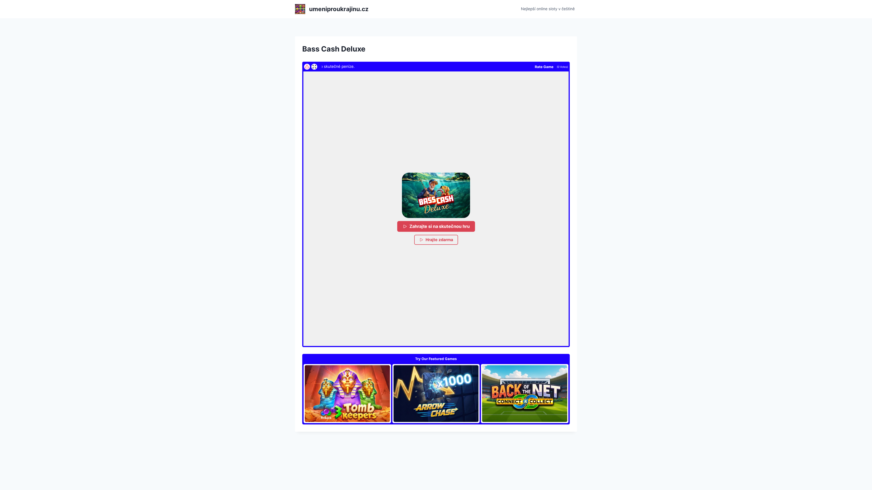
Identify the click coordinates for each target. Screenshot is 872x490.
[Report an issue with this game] (307, 67)
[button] (436, 195)
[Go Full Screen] (314, 67)
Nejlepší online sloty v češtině (548, 9)
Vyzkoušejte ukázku (347, 393)
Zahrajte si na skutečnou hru (440, 226)
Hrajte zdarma (439, 239)
